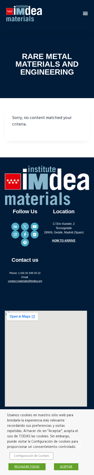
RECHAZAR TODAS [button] (27, 466)
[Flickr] (35, 234)
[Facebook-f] (25, 234)
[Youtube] (35, 227)
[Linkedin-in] (15, 227)
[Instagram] (15, 234)
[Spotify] (25, 242)
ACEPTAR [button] (66, 466)
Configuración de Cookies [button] (31, 455)
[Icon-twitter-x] (25, 227)
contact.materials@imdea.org (25, 280)
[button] (85, 13)
